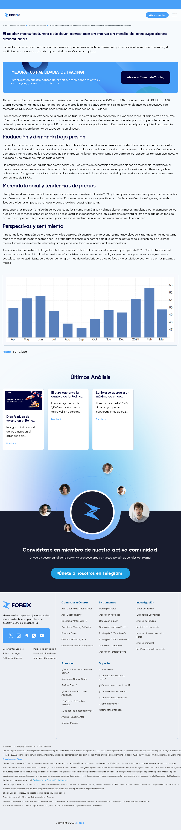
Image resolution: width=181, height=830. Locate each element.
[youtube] (42, 635)
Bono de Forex (69, 633)
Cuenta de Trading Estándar (76, 627)
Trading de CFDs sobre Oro (113, 633)
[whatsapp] (34, 636)
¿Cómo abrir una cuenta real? (114, 685)
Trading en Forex (107, 608)
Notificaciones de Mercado (150, 649)
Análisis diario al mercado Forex (149, 635)
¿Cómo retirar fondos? (110, 710)
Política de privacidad (44, 648)
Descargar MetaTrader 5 (74, 621)
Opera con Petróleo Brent (112, 651)
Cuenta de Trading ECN (74, 639)
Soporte (104, 663)
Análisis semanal (145, 643)
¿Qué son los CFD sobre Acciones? (74, 693)
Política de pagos (11, 653)
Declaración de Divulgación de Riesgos (50, 780)
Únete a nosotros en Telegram (90, 573)
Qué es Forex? (69, 685)
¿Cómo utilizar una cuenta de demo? (77, 671)
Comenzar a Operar (75, 602)
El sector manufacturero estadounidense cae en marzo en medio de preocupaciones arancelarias (91, 25)
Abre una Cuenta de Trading (145, 77)
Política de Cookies (12, 658)
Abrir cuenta (157, 15)
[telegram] (26, 636)
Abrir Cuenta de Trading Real (77, 608)
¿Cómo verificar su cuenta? (113, 691)
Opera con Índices (108, 621)
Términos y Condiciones (44, 658)
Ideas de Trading (145, 608)
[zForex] (12, 15)
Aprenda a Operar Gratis (74, 679)
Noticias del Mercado (37, 25)
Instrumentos (107, 602)
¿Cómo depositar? (109, 703)
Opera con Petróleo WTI (111, 645)
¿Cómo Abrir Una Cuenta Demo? (112, 677)
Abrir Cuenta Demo (72, 614)
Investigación (145, 602)
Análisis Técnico (70, 723)
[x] (11, 636)
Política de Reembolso (44, 653)
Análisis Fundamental (73, 717)
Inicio (5, 25)
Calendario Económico (148, 614)
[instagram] (19, 636)
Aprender (68, 663)
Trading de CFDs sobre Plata (114, 639)
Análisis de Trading (17, 25)
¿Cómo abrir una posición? (113, 697)
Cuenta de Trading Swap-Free (78, 645)
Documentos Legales (13, 648)
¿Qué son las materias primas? (78, 710)
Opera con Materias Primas (113, 627)
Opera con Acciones (109, 614)
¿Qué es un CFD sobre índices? (73, 703)
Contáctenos (106, 669)
